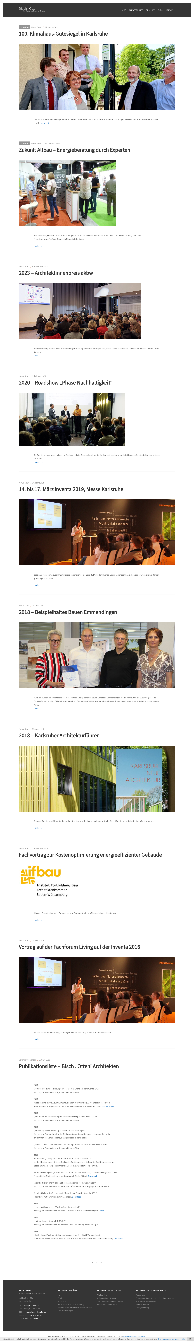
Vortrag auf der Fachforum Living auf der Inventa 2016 (79, 946)
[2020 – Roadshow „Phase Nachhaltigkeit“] (72, 444)
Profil (60, 1298)
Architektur (62, 1301)
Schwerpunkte (136, 10)
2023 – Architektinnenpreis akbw (56, 272)
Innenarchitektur (142, 1304)
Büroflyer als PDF (31, 1318)
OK (183, 1339)
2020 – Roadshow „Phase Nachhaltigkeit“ (66, 382)
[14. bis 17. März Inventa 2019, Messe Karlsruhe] (103, 564)
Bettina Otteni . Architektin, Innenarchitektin (75, 1307)
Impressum (127, 1336)
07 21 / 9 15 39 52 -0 (31, 1305)
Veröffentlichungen (27, 1059)
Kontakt (170, 10)
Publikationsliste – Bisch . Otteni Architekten (69, 1066)
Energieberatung (142, 1307)
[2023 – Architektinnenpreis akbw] (80, 338)
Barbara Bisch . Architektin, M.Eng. (71, 1304)
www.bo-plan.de (36, 1315)
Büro (160, 10)
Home (123, 10)
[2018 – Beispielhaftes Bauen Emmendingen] (103, 687)
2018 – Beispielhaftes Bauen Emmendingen (68, 611)
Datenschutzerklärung (138, 1336)
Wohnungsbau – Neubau (106, 1298)
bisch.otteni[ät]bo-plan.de (36, 1312)
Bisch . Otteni (28, 8)
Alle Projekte (102, 1295)
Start (39, 27)
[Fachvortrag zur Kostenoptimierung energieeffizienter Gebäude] (49, 903)
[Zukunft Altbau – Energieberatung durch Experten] (67, 225)
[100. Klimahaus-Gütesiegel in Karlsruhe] (103, 109)
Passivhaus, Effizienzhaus (107, 1304)
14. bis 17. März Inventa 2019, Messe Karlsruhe (71, 489)
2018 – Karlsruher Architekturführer (59, 735)
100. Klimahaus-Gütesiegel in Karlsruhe (63, 33)
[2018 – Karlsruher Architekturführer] (103, 811)
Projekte (150, 10)
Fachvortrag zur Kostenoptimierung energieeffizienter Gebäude (90, 854)
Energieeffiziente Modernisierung (110, 1301)
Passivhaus (140, 1295)
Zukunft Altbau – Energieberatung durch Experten (74, 149)
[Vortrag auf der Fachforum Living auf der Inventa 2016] (103, 1022)
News (33, 27)
